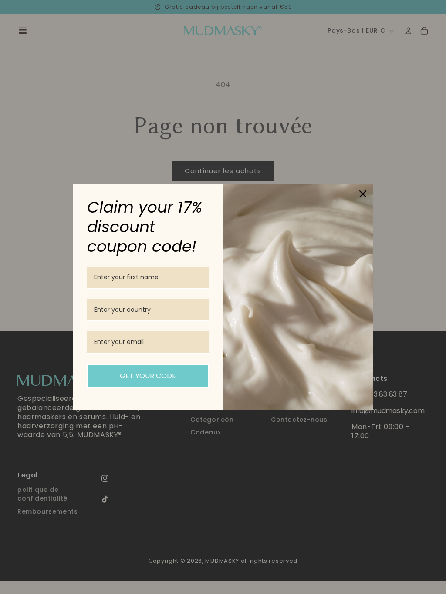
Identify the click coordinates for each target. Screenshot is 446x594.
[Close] (362, 194)
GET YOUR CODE (148, 376)
